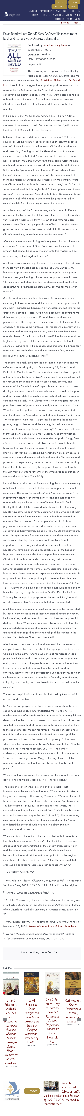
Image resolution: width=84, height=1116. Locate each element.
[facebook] (8, 4)
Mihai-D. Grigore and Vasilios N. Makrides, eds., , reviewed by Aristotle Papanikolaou (11, 1031)
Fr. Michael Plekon (51, 80)
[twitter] (12, 4)
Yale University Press (55, 45)
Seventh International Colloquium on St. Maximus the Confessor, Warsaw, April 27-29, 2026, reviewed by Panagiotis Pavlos (62, 1093)
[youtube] (4, 4)
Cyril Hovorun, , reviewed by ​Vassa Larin (73, 1010)
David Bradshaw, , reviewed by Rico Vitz (31, 1021)
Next (75, 22)
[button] (80, 6)
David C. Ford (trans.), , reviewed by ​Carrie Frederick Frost (52, 1020)
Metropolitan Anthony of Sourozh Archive (52, 926)
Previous (66, 22)
